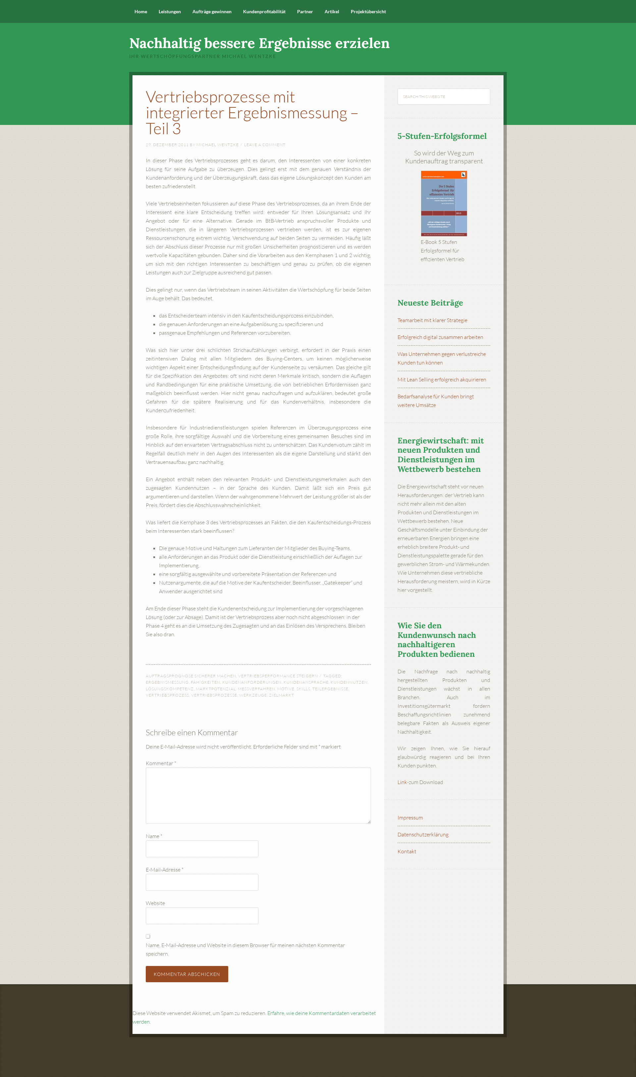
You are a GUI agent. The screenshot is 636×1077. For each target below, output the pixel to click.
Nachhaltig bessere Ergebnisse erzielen (259, 43)
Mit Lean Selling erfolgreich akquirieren (442, 379)
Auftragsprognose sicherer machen (191, 675)
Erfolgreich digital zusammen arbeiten (440, 337)
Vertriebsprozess (167, 695)
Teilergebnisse (330, 688)
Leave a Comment (265, 144)
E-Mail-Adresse (165, 869)
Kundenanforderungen (252, 682)
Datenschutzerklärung (423, 834)
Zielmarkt (281, 695)
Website (155, 903)
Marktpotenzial (216, 688)
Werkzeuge (253, 695)
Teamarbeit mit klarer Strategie (432, 320)
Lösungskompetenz (170, 688)
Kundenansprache (306, 682)
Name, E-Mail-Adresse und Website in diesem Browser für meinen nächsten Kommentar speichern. (245, 949)
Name (154, 836)
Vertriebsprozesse (214, 695)
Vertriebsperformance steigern (278, 675)
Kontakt (407, 851)
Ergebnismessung (167, 682)
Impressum (410, 817)
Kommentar (161, 763)
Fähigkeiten (205, 682)
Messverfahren (256, 688)
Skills (303, 688)
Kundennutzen (349, 682)
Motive (285, 688)
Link (402, 782)
